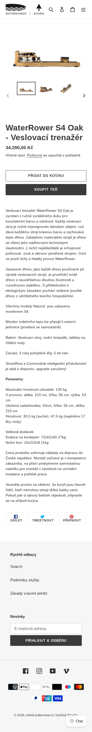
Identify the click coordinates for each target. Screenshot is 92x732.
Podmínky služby (24, 580)
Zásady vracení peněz (29, 593)
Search (16, 566)
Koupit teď (45, 189)
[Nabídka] (83, 9)
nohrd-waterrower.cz (40, 715)
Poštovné (34, 155)
